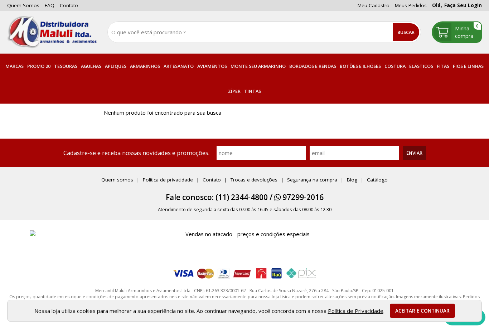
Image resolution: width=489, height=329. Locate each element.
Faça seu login (463, 5)
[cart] (457, 32)
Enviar (414, 153)
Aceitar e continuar (422, 311)
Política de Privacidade (355, 310)
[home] (52, 32)
